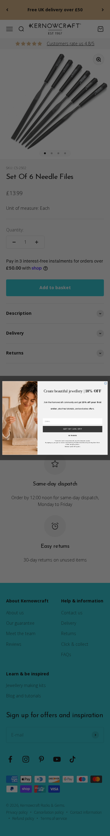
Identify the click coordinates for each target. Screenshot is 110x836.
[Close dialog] (106, 383)
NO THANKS (72, 435)
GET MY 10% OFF (72, 429)
